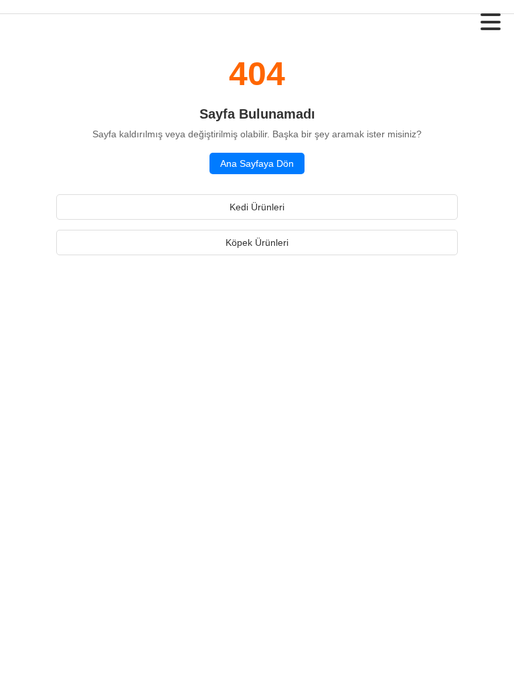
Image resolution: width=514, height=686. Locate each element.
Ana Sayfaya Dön (257, 163)
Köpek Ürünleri (257, 242)
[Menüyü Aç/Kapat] (491, 21)
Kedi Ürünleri (257, 207)
